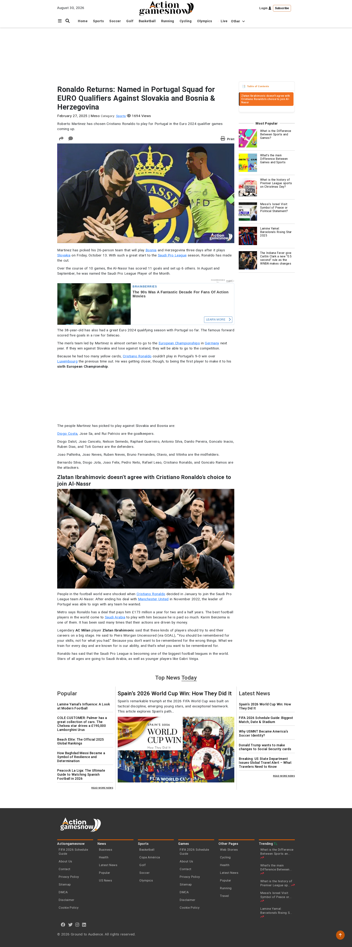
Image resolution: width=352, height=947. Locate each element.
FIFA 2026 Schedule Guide (73, 851)
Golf (129, 21)
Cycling (186, 21)
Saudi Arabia (115, 617)
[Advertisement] (176, 55)
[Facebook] (63, 924)
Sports (98, 21)
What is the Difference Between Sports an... (277, 851)
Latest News (108, 865)
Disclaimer (66, 900)
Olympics (204, 21)
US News (105, 880)
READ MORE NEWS (102, 787)
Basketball (147, 21)
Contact (64, 869)
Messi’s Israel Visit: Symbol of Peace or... (276, 895)
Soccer (115, 21)
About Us (65, 861)
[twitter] (70, 924)
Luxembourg (67, 361)
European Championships (179, 343)
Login (264, 8)
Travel (224, 896)
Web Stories (229, 849)
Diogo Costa (67, 433)
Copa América (149, 857)
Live (224, 21)
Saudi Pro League (172, 255)
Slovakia (63, 255)
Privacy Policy (69, 877)
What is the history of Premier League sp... (276, 883)
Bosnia (151, 250)
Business (105, 849)
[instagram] (77, 924)
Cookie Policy (68, 907)
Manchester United (153, 599)
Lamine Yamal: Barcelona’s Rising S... (276, 911)
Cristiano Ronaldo (137, 356)
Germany (212, 343)
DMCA (63, 892)
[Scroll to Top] (340, 935)
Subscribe (282, 8)
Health (103, 857)
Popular (104, 873)
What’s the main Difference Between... (276, 867)
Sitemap (65, 884)
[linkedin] (84, 924)
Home (82, 21)
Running (167, 21)
